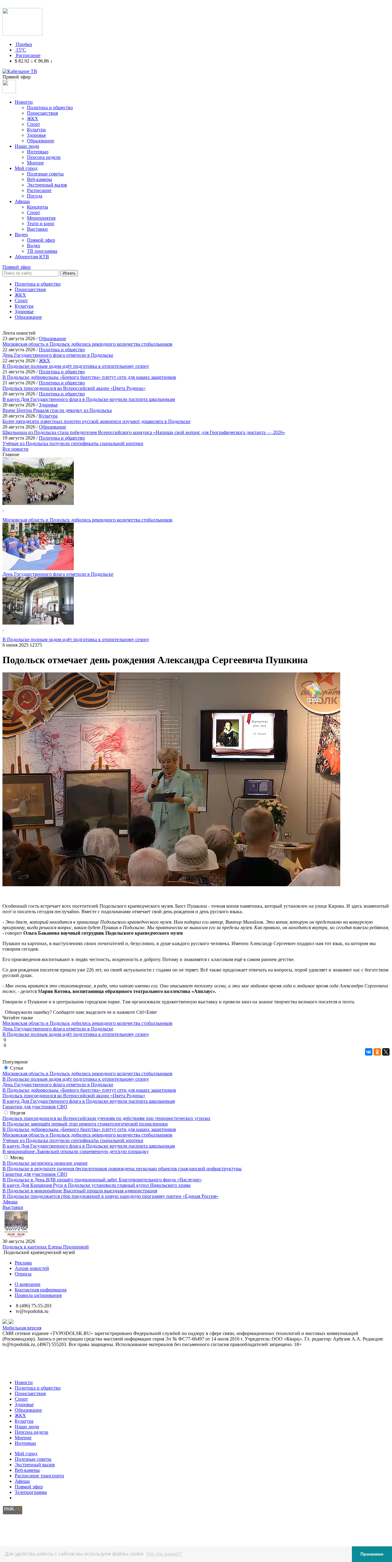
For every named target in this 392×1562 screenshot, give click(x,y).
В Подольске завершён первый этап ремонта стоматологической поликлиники (85, 1123)
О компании (27, 1284)
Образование (40, 140)
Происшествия (42, 113)
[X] (386, 1052)
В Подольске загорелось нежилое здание (45, 1163)
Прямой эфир (41, 240)
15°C (21, 49)
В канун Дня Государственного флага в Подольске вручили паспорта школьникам (88, 1101)
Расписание (28, 55)
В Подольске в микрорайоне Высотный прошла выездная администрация (79, 1190)
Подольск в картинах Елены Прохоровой (45, 1246)
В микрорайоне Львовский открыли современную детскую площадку (75, 1151)
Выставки (37, 229)
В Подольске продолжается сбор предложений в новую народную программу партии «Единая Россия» (110, 1196)
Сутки (16, 1068)
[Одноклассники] (377, 1052)
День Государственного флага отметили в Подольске (57, 1084)
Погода (34, 195)
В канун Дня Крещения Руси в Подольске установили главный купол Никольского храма (96, 1185)
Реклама (23, 1262)
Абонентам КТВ (32, 256)
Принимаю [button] (371, 1554)
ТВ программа (42, 251)
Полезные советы (45, 173)
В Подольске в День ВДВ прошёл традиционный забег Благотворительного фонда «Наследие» (102, 1179)
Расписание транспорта (39, 1475)
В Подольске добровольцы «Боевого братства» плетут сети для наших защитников (89, 1090)
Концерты (37, 207)
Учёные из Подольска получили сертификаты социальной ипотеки (72, 1140)
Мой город (26, 168)
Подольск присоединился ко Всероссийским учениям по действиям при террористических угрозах (106, 1118)
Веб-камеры (39, 179)
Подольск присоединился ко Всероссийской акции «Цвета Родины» (73, 1095)
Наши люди (27, 146)
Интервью (37, 151)
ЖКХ (32, 118)
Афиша (22, 201)
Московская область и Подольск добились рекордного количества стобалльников (87, 1073)
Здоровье (36, 135)
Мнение (35, 162)
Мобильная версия (21, 1327)
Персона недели (44, 157)
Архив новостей (32, 1268)
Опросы (23, 1273)
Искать (69, 273)
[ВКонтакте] (368, 1052)
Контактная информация (40, 1289)
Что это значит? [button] (164, 1553)
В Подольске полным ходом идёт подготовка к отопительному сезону (75, 1079)
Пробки (24, 44)
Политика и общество (50, 107)
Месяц (17, 1157)
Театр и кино (40, 223)
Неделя (17, 1112)
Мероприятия (41, 218)
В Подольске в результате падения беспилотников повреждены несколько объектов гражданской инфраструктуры (122, 1168)
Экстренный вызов (47, 184)
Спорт (33, 124)
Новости (24, 102)
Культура (36, 129)
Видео (21, 234)
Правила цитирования (38, 1295)
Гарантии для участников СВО (34, 1106)
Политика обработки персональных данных (48, 1372)
